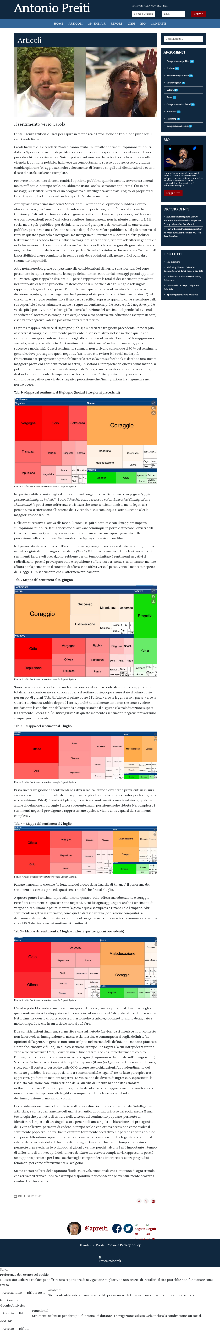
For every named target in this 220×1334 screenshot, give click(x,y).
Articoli (76, 23)
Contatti (158, 23)
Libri (131, 23)
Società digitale (175, 83)
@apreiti (96, 1228)
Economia (172, 111)
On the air (97, 23)
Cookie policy (207, 1293)
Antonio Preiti (52, 8)
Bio (143, 23)
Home (58, 23)
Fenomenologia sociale (179, 75)
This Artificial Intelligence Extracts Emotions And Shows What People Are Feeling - (182, 220)
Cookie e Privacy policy (124, 1245)
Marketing (172, 119)
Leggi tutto (173, 193)
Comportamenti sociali (178, 126)
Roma (170, 97)
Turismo (172, 68)
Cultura (171, 90)
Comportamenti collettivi (180, 104)
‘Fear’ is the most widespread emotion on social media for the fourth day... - (183, 233)
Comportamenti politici (179, 61)
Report (117, 23)
